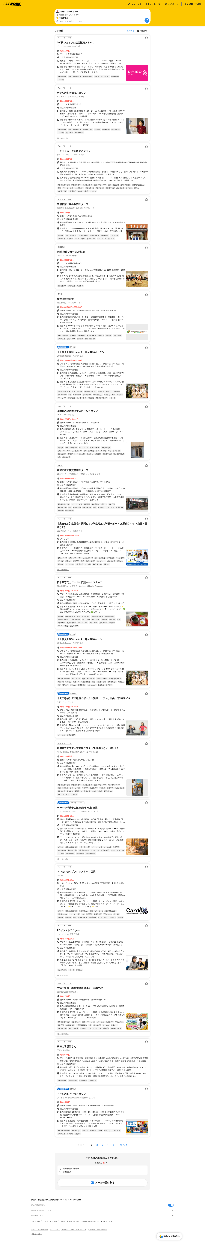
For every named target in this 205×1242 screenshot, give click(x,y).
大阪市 (54, 1221)
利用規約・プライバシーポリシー (73, 1229)
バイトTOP (35, 1221)
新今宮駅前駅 (74, 1221)
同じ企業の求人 (63, 138)
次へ (122, 1144)
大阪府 (45, 1221)
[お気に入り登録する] (146, 38)
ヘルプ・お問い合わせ (39, 1229)
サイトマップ (55, 1229)
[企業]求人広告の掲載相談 (97, 1229)
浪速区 (62, 1221)
